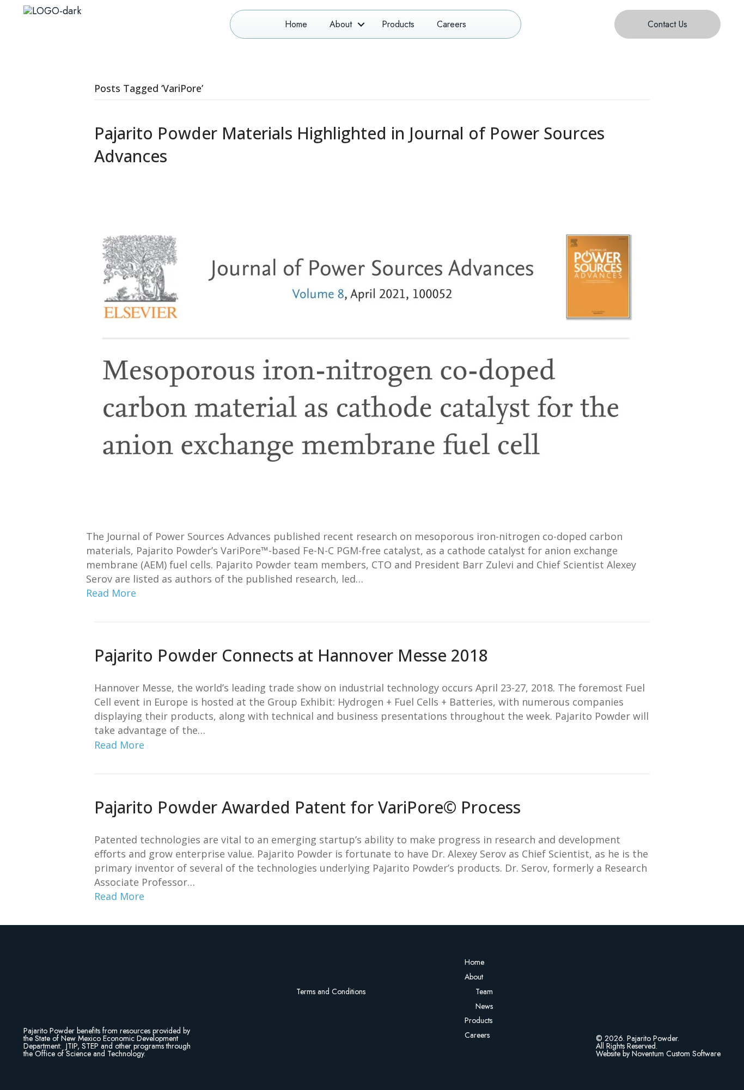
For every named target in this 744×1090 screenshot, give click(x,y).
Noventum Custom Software (676, 1053)
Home (296, 24)
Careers (451, 24)
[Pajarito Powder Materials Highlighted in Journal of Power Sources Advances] (365, 347)
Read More (111, 592)
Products (398, 24)
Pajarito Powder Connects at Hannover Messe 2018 (291, 655)
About (341, 24)
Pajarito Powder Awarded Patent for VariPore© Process (307, 807)
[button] (361, 24)
